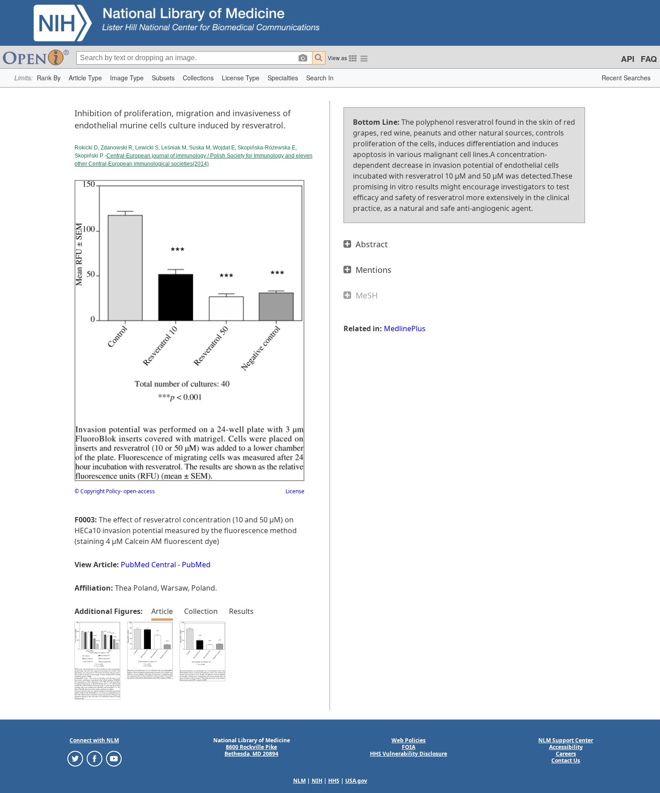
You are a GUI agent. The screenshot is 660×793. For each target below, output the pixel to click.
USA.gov (356, 780)
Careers (566, 754)
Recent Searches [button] (626, 77)
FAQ (649, 59)
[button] (48, 78)
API (627, 59)
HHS (333, 780)
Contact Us (565, 760)
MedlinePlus (405, 328)
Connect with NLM (94, 740)
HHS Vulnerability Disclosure (408, 754)
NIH (317, 780)
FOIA (408, 747)
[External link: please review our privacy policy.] (75, 758)
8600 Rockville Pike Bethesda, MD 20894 (251, 750)
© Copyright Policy (97, 491)
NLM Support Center (565, 740)
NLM (299, 780)
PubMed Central (148, 565)
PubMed (196, 565)
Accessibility (566, 747)
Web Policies (409, 740)
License (295, 491)
